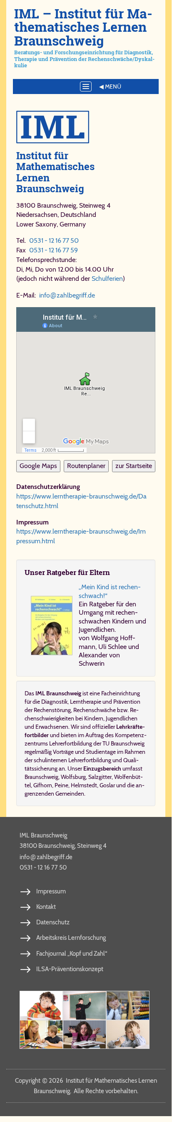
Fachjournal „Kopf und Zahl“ (71, 953)
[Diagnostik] (128, 1005)
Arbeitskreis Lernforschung (71, 937)
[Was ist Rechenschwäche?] (84, 1005)
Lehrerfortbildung (89, 760)
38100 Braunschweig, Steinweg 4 (63, 846)
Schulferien (107, 278)
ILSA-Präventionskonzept (69, 969)
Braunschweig (41, 777)
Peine (61, 785)
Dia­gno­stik (54, 701)
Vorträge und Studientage (84, 752)
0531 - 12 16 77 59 (53, 250)
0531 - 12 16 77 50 (54, 240)
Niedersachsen (36, 215)
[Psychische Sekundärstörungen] (128, 1034)
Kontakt (46, 907)
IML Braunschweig (43, 835)
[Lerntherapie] (41, 1034)
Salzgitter (100, 777)
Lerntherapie (85, 701)
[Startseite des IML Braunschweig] (85, 127)
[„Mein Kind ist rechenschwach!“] (51, 625)
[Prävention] (41, 1005)
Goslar (107, 785)
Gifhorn (42, 785)
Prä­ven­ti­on (126, 701)
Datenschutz (53, 922)
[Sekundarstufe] (84, 1034)
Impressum (51, 891)
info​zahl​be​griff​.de (67, 295)
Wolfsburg (73, 777)
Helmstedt (84, 785)
